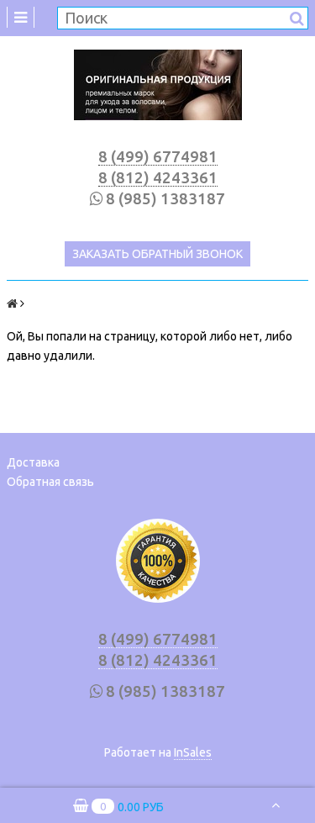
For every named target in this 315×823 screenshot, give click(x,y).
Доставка (33, 462)
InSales (193, 752)
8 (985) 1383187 (165, 199)
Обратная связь (50, 481)
